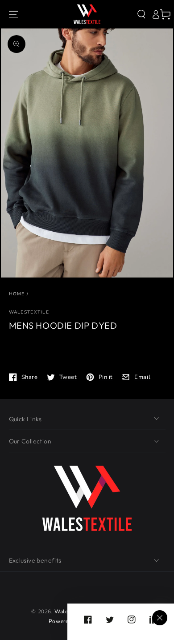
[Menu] (13, 14)
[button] (141, 14)
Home (17, 294)
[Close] (160, 618)
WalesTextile (29, 312)
